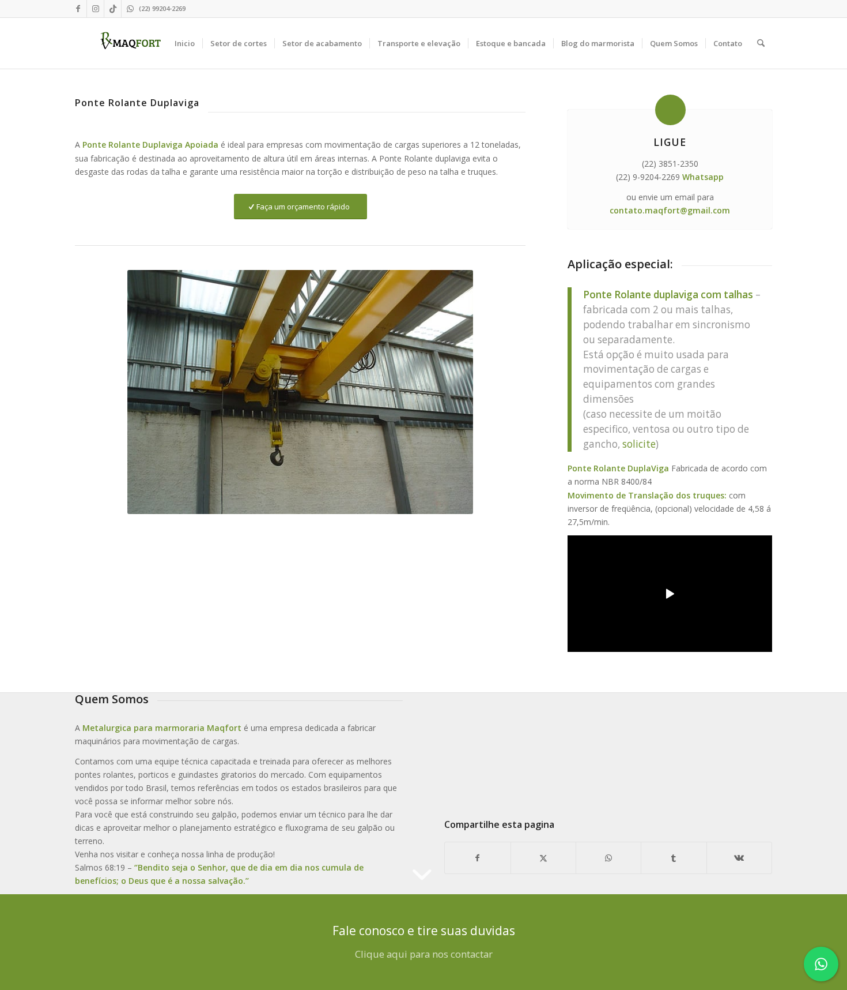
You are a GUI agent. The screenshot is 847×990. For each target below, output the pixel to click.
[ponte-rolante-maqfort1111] (608, 745)
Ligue (669, 142)
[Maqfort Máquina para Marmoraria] (131, 43)
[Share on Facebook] (477, 857)
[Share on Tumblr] (673, 857)
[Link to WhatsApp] (130, 8)
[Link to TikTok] (112, 8)
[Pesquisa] (761, 43)
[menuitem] (184, 43)
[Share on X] (543, 857)
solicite (639, 444)
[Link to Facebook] (78, 8)
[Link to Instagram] (95, 8)
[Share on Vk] (739, 857)
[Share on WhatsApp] (608, 857)
